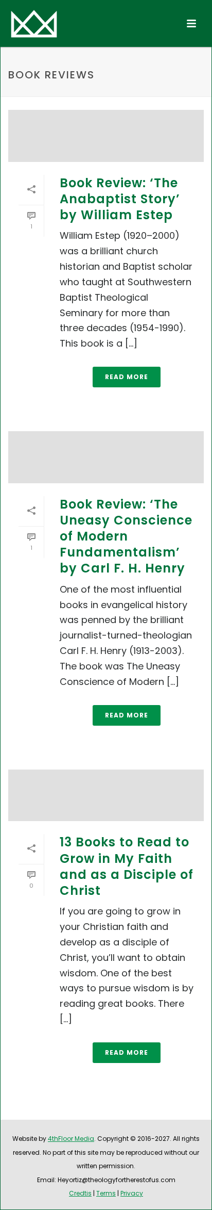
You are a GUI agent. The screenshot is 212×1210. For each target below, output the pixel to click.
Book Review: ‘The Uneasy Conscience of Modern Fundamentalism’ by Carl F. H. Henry (126, 536)
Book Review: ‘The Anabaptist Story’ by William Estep (120, 198)
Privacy (131, 1193)
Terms (106, 1193)
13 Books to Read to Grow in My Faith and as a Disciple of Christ (126, 866)
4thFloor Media (71, 1138)
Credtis (80, 1193)
